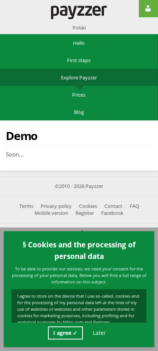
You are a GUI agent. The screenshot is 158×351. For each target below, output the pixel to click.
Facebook (112, 213)
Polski (79, 27)
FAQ (134, 206)
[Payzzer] (79, 12)
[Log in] (148, 8)
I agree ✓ (65, 332)
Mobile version (51, 213)
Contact (113, 206)
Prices (79, 94)
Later (99, 332)
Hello (79, 43)
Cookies (88, 206)
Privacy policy (56, 206)
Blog (79, 112)
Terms (26, 206)
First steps (79, 60)
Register (85, 213)
